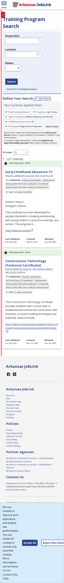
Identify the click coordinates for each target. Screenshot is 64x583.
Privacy (9, 430)
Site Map (10, 417)
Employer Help (13, 404)
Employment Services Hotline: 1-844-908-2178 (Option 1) (31, 483)
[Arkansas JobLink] (32, 4)
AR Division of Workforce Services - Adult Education (30, 458)
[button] (4, 4)
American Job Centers (16, 489)
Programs (10, 414)
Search (11, 81)
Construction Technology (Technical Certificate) (25, 263)
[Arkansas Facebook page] (8, 374)
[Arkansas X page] (14, 374)
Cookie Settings (13, 445)
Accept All (30, 542)
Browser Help (12, 408)
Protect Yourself (13, 411)
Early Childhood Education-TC (29, 172)
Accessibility (11, 439)
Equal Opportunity (14, 433)
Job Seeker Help (13, 401)
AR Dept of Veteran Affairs (18, 470)
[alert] (32, 164)
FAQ (8, 398)
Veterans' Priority (14, 436)
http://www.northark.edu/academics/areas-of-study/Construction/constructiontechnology (32, 326)
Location (10, 49)
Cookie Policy (12, 442)
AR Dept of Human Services (19, 461)
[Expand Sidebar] (3, 15)
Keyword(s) (12, 36)
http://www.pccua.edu (17, 230)
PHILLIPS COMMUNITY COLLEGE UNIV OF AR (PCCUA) (29, 175)
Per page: (7, 152)
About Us (10, 395)
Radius (9, 63)
